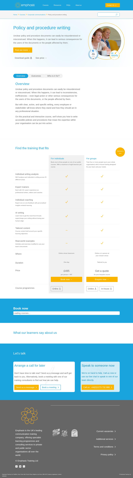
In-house (105, 289)
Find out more (21, 50)
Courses (22, 14)
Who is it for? (53, 76)
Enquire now (100, 279)
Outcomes (36, 76)
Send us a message (25, 387)
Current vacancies (105, 431)
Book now (65, 279)
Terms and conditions (103, 447)
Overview (20, 76)
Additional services (104, 439)
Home (15, 14)
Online (55, 289)
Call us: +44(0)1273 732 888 (96, 387)
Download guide (22, 58)
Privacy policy (107, 454)
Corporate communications (37, 14)
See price (40, 58)
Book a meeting (49, 387)
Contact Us (110, 5)
